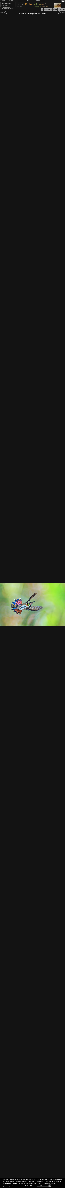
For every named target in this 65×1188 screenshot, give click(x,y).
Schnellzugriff (48, 9)
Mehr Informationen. (43, 1186)
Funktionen (61, 9)
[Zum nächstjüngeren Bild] (2, 13)
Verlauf (55, 9)
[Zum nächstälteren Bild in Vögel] (59, 13)
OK (50, 1186)
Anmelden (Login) (6, 3)
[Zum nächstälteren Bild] (63, 13)
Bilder (7, 8)
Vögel (11, 8)
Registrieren (4, 5)
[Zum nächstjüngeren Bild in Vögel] (6, 13)
